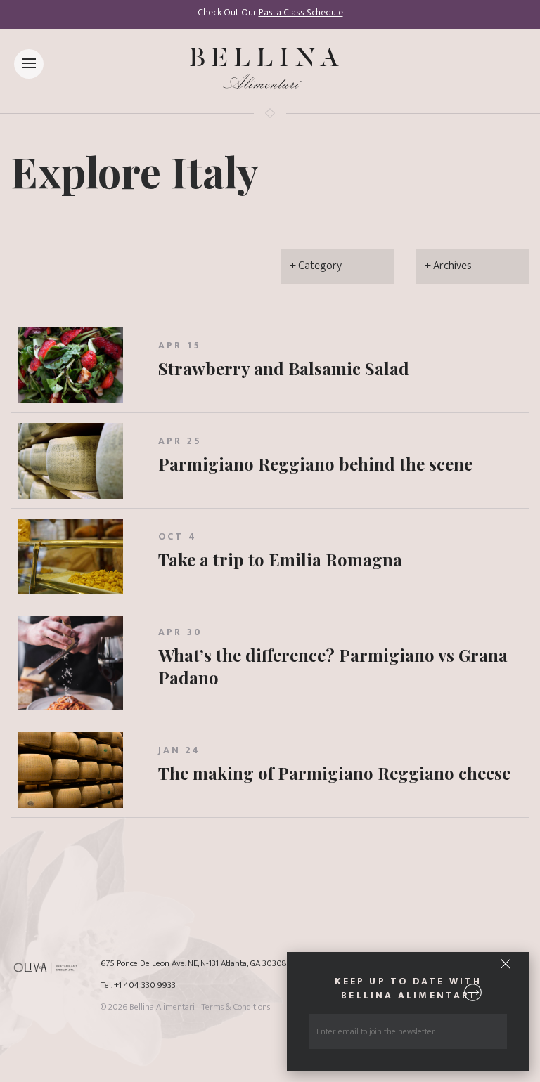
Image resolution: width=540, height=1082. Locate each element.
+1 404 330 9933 (145, 985)
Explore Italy (135, 171)
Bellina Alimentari (162, 1007)
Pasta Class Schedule (301, 12)
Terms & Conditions (235, 1007)
